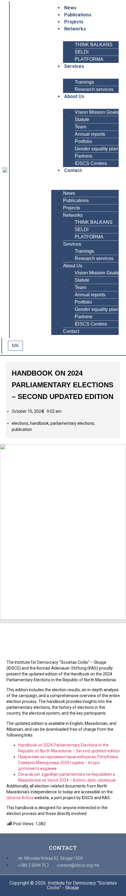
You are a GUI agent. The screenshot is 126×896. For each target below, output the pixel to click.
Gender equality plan (96, 148)
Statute (82, 119)
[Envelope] (33, 172)
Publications (77, 15)
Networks (75, 29)
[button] (85, 177)
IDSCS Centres (91, 163)
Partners (83, 156)
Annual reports (90, 134)
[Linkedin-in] (25, 172)
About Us (74, 96)
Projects (74, 22)
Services (74, 66)
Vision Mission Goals (97, 112)
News (70, 8)
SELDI (81, 51)
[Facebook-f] (18, 165)
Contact (73, 170)
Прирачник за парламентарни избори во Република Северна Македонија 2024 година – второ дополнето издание (68, 762)
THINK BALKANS (94, 44)
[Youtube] (33, 165)
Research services (94, 89)
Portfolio (83, 141)
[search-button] (29, 345)
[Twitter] (25, 165)
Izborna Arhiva (19, 797)
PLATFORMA (89, 59)
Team (80, 126)
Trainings (84, 82)
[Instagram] (18, 172)
